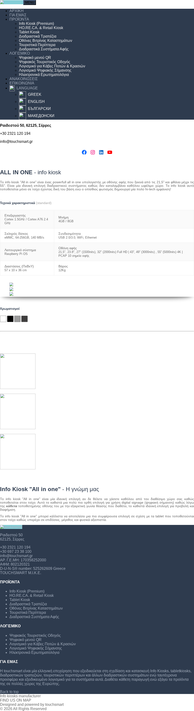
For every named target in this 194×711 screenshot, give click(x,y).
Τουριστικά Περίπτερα (37, 45)
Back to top (9, 692)
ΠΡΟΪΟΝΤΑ (19, 19)
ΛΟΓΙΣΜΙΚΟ (19, 53)
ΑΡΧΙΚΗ (16, 11)
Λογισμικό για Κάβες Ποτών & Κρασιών (52, 66)
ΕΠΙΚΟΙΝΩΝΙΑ (21, 83)
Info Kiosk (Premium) (36, 24)
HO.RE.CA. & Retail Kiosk (41, 28)
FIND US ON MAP (15, 700)
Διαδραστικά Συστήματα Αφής (44, 49)
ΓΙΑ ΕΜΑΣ (17, 15)
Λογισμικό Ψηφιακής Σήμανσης (45, 70)
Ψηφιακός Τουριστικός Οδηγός (44, 62)
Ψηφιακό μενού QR (35, 58)
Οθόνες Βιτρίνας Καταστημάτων (45, 41)
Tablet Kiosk (29, 32)
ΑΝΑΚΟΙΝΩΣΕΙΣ (23, 79)
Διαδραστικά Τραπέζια (37, 36)
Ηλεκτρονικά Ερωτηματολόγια (44, 75)
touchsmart (54, 704)
